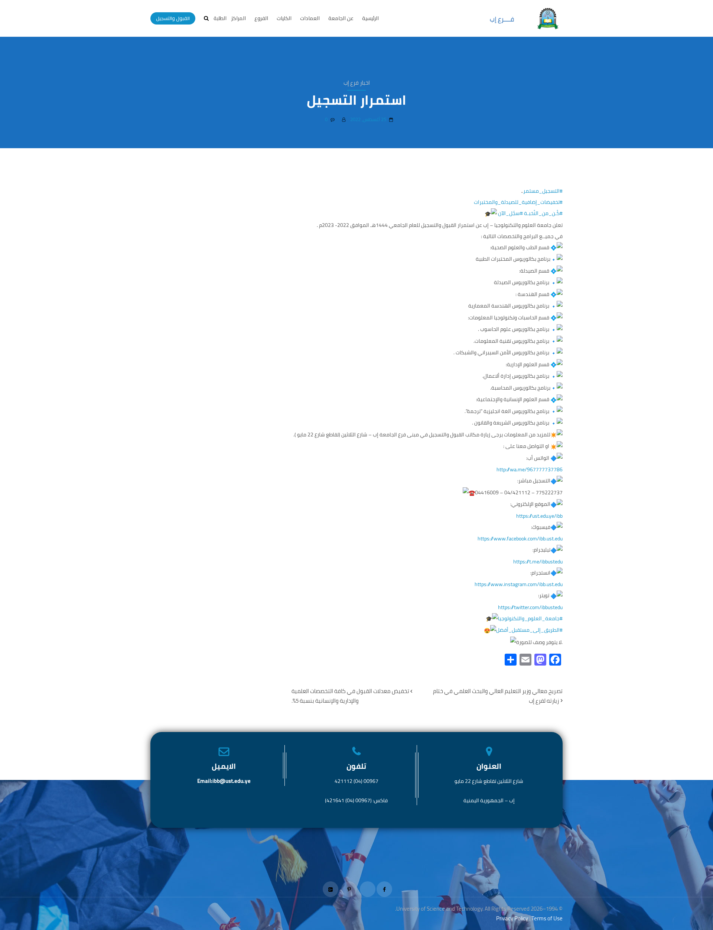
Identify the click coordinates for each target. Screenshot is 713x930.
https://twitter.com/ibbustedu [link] (530, 607)
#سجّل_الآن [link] (510, 213)
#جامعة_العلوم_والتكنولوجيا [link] (530, 618)
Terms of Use (547, 918)
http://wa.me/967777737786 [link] (530, 469)
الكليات (284, 18)
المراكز (238, 18)
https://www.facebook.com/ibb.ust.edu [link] (520, 538)
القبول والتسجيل (173, 18)
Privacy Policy (512, 918)
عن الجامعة (341, 18)
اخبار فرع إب (357, 82)
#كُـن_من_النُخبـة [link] (543, 213)
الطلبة (220, 18)
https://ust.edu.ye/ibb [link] (539, 516)
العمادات (310, 18)
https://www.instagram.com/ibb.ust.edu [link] (519, 584)
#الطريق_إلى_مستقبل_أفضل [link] (529, 630)
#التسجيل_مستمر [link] (543, 191)
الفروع (261, 18)
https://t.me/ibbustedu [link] (538, 561)
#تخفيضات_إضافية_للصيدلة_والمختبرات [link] (518, 202)
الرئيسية (370, 18)
